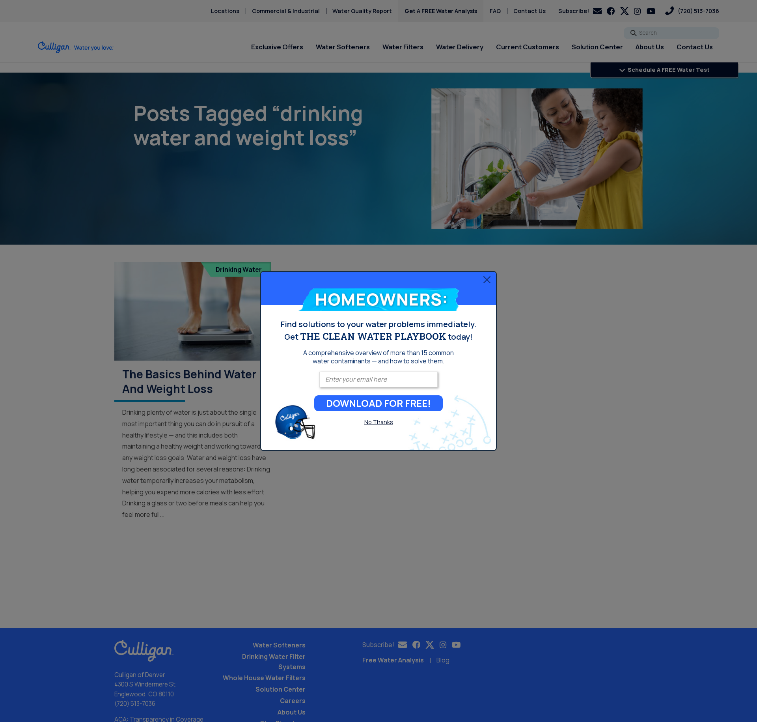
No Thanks (378, 422)
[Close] (487, 280)
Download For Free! (378, 403)
